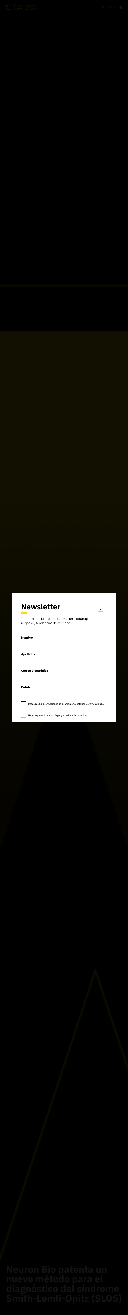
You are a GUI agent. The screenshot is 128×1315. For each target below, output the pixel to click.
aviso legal (54, 715)
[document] (64, 657)
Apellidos (28, 654)
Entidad (26, 687)
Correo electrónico (34, 670)
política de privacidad (76, 715)
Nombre (27, 637)
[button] (100, 610)
